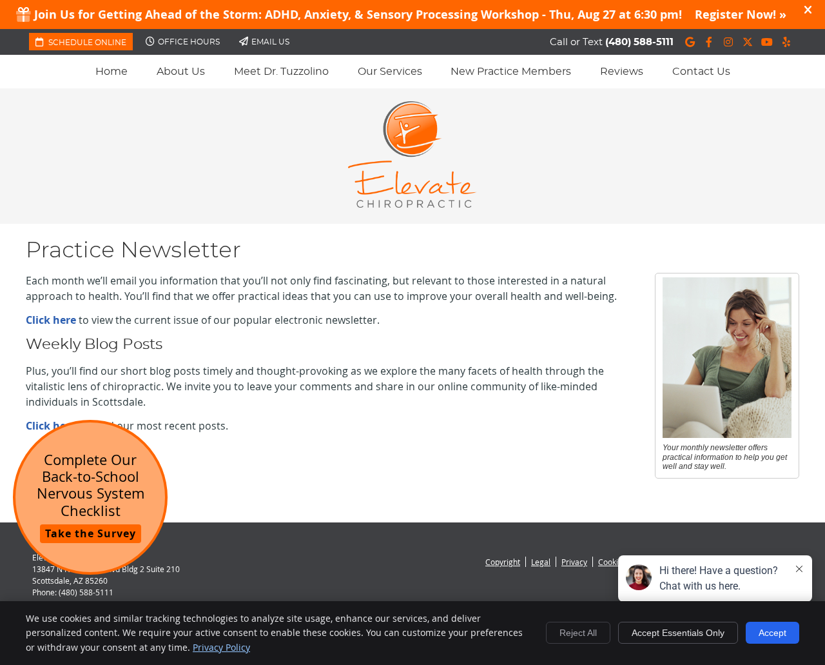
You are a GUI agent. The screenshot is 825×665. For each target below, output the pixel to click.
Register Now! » (740, 14)
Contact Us (701, 71)
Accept (772, 633)
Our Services (390, 71)
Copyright (502, 562)
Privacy (574, 562)
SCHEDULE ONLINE (86, 42)
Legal (540, 562)
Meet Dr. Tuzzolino (281, 71)
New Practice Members (511, 71)
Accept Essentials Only (678, 633)
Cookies (612, 562)
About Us (181, 71)
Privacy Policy (221, 647)
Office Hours (189, 42)
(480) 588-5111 (639, 42)
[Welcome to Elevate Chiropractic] (412, 204)
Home (111, 71)
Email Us (270, 42)
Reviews (621, 71)
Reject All (578, 633)
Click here (51, 320)
